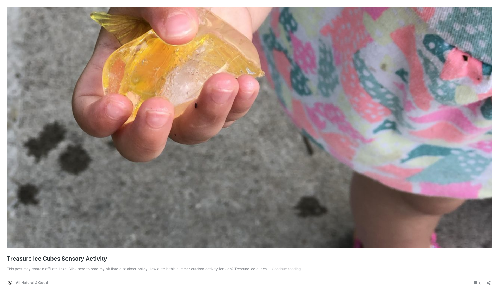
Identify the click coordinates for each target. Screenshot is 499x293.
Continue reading (286, 269)
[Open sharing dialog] (488, 281)
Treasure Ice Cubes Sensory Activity (57, 258)
